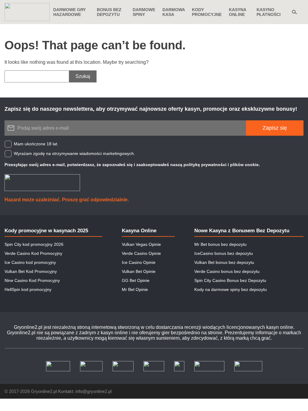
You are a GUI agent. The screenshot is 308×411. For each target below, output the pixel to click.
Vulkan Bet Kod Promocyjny (31, 271)
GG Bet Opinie (135, 280)
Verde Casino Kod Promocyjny (33, 253)
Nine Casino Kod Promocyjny (32, 280)
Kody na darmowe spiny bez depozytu (230, 289)
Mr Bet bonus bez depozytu (220, 244)
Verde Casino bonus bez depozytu (227, 271)
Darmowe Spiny (144, 12)
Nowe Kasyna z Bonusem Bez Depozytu (241, 230)
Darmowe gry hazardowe (69, 12)
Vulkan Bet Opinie (139, 271)
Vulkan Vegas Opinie (141, 244)
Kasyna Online (139, 230)
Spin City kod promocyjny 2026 (34, 244)
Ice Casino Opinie (139, 262)
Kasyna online (237, 12)
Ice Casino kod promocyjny (30, 262)
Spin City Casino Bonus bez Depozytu (230, 280)
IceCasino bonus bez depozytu (223, 253)
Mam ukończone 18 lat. (36, 143)
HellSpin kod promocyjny (28, 289)
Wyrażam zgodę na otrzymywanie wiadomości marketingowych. (74, 153)
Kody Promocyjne (207, 12)
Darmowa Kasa (173, 12)
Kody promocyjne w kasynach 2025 (46, 230)
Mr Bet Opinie (135, 289)
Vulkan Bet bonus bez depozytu (224, 262)
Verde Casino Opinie (141, 253)
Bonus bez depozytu (109, 12)
